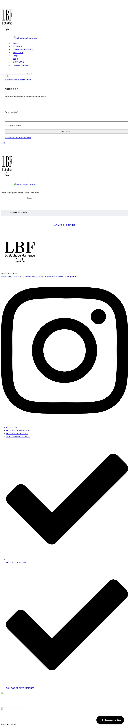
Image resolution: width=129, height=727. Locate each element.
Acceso (66, 131)
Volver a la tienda (64, 225)
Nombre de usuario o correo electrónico (31, 96)
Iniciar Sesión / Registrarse (18, 79)
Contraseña (17, 112)
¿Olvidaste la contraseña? (18, 137)
